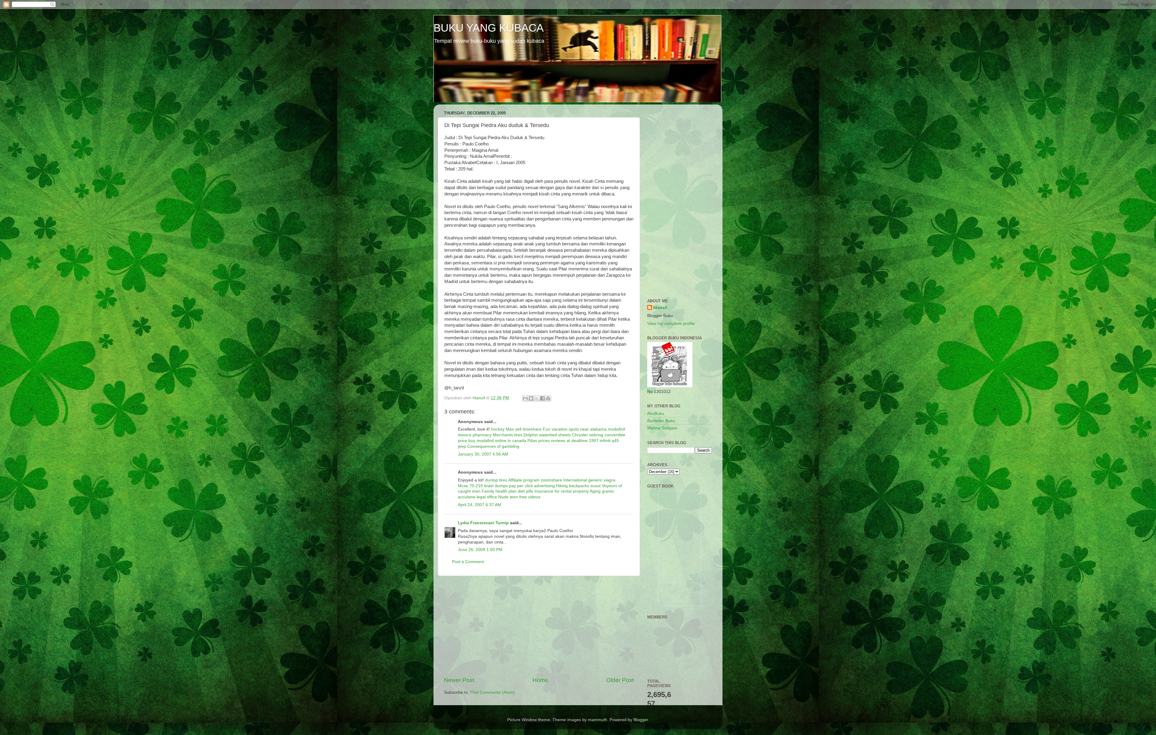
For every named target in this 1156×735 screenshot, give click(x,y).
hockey (498, 429)
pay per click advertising (532, 486)
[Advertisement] (539, 626)
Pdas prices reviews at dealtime (557, 440)
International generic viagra (589, 480)
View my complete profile (671, 323)
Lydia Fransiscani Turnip (483, 523)
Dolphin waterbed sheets (547, 435)
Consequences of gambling (493, 446)
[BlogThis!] (531, 398)
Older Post (620, 680)
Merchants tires (507, 435)
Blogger (640, 720)
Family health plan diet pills (507, 491)
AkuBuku (655, 413)
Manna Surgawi (662, 428)
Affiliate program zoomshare (535, 480)
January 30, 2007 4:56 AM (483, 454)
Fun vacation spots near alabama (575, 429)
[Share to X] (537, 398)
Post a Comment (468, 561)
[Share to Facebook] (542, 398)
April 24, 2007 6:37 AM (479, 505)
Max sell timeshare (524, 429)
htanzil (660, 307)
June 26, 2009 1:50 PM (480, 549)
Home (540, 680)
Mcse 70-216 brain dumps (483, 486)
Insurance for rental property (561, 491)
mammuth (597, 720)
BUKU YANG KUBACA (489, 28)
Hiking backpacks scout (578, 486)
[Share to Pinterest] (548, 398)
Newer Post (459, 680)
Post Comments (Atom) (492, 692)
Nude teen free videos (519, 497)
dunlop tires (496, 480)
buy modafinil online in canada (497, 440)
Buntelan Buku (661, 421)
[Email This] (525, 398)
